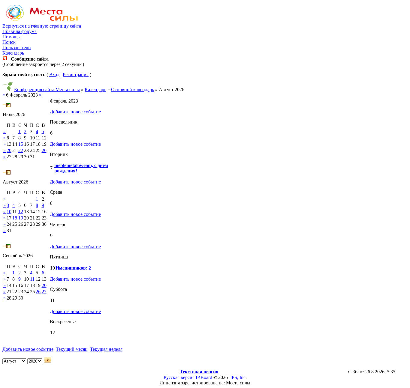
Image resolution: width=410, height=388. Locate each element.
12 (20, 211)
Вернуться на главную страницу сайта (41, 25)
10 (9, 211)
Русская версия (179, 377)
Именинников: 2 (73, 267)
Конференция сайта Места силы (47, 89)
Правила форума (19, 31)
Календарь (13, 52)
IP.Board (204, 377)
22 (20, 150)
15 (20, 144)
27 (44, 291)
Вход (54, 74)
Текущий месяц (72, 349)
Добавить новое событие (75, 111)
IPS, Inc (238, 377)
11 (32, 279)
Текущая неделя (106, 349)
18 (14, 217)
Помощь (11, 36)
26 (44, 150)
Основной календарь (132, 89)
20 (9, 150)
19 (20, 217)
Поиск (9, 42)
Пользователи (16, 47)
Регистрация (76, 74)
